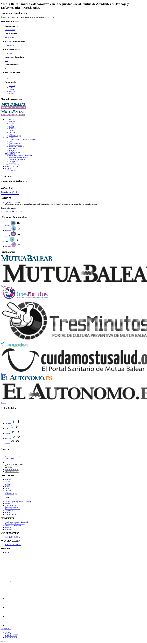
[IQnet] (12, 625)
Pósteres (11, 123)
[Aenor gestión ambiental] (10, 616)
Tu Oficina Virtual (10, 170)
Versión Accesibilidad (12, 471)
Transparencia (9, 45)
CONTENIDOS (10, 119)
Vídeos (11, 125)
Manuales (12, 121)
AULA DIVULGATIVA (13, 166)
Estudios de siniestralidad (17, 159)
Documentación (10, 30)
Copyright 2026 (6, 629)
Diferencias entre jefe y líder (10, 192)
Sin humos (12, 150)
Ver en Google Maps (11, 469)
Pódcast (11, 127)
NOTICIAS (8, 168)
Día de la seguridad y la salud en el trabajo (22, 139)
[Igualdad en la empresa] (11, 581)
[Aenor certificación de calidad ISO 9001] (10, 607)
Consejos (12, 132)
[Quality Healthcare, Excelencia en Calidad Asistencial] (17, 572)
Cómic (11, 130)
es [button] (5, 76)
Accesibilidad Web (11, 637)
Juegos (11, 134)
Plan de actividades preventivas (18, 157)
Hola (6, 61)
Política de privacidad (11, 634)
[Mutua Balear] (24, 417)
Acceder (3, 286)
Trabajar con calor (14, 143)
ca (9, 78)
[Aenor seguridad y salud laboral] (10, 598)
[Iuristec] (12, 563)
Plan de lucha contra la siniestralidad (20, 156)
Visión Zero (12, 163)
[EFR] (14, 590)
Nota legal (8, 632)
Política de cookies (11, 636)
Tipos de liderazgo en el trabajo (10, 202)
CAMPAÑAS (9, 138)
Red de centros (9, 37)
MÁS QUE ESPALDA (12, 165)
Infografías (12, 128)
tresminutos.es (13, 136)
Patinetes (11, 141)
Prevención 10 (13, 161)
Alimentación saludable (16, 147)
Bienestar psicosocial (15, 145)
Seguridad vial (13, 148)
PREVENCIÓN (10, 154)
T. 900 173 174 (9, 459)
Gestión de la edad (14, 152)
